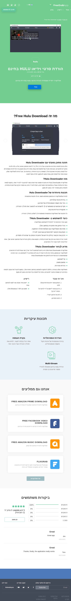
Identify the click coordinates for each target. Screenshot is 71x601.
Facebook (19, 5)
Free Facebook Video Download (35, 422)
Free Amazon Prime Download (29, 401)
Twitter (15, 5)
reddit (11, 5)
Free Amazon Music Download (29, 442)
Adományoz (9, 587)
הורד (35, 87)
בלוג (51, 10)
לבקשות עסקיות (41, 599)
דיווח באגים (42, 596)
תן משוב (14, 519)
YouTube (8, 5)
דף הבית (64, 19)
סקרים (67, 599)
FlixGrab (42, 462)
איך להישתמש (8, 9)
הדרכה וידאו (35, 76)
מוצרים (59, 19)
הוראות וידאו (65, 596)
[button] (5, 140)
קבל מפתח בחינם (54, 597)
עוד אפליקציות (35, 478)
